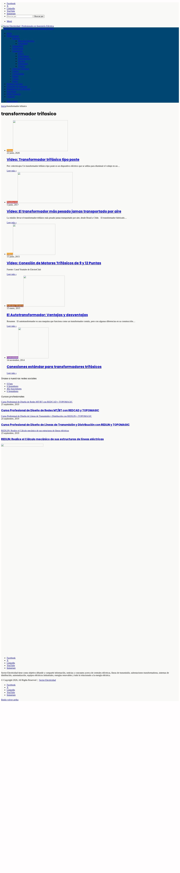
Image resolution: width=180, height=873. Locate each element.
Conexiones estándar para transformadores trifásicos (54, 366)
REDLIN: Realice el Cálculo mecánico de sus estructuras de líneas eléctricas (52, 439)
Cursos (15, 79)
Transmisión (17, 46)
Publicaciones (13, 36)
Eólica (21, 53)
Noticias (16, 38)
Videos (15, 71)
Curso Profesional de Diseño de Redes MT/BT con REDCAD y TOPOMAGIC (50, 410)
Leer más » (12, 171)
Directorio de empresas (17, 86)
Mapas (15, 76)
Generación (17, 51)
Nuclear (21, 61)
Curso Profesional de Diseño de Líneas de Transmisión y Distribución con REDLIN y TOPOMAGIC (65, 425)
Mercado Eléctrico (26, 41)
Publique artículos (15, 84)
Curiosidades (18, 74)
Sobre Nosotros (14, 94)
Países (15, 81)
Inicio (9, 33)
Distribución (17, 48)
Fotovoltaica (23, 56)
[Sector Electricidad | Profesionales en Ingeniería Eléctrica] (27, 26)
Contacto (11, 96)
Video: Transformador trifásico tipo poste (43, 159)
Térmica (21, 66)
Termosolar (23, 64)
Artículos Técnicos (20, 69)
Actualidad (23, 43)
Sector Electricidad (47, 680)
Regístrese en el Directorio (18, 89)
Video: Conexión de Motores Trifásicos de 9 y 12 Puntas (54, 263)
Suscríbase (11, 91)
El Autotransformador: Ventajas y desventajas (47, 315)
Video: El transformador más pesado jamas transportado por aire (64, 211)
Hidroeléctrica (24, 58)
